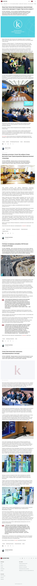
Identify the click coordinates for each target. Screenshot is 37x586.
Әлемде (2, 570)
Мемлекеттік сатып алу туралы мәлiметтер (26, 570)
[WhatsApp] (5, 144)
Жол (16, 338)
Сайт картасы (3, 575)
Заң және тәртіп (30, 3)
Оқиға (2, 563)
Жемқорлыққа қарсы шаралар (24, 568)
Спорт (21, 141)
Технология (8, 229)
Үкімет (3, 141)
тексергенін (24, 225)
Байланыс (2, 577)
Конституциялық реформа (14, 3)
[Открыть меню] (35, 1)
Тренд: (2, 3)
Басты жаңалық (27, 141)
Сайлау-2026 (5, 3)
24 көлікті (16, 540)
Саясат (2, 565)
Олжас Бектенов (24, 229)
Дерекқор (25, 3)
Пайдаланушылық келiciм (23, 563)
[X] (13, 144)
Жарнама (2, 579)
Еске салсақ (4, 136)
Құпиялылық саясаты (22, 565)
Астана (7, 141)
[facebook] (26, 558)
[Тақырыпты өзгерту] (32, 1)
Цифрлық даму (5, 231)
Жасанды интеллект (16, 229)
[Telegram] (8, 144)
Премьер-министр (9, 543)
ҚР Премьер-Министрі (14, 141)
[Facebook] (10, 144)
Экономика (2, 568)
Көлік (23, 543)
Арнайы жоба (21, 3)
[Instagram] (2, 144)
